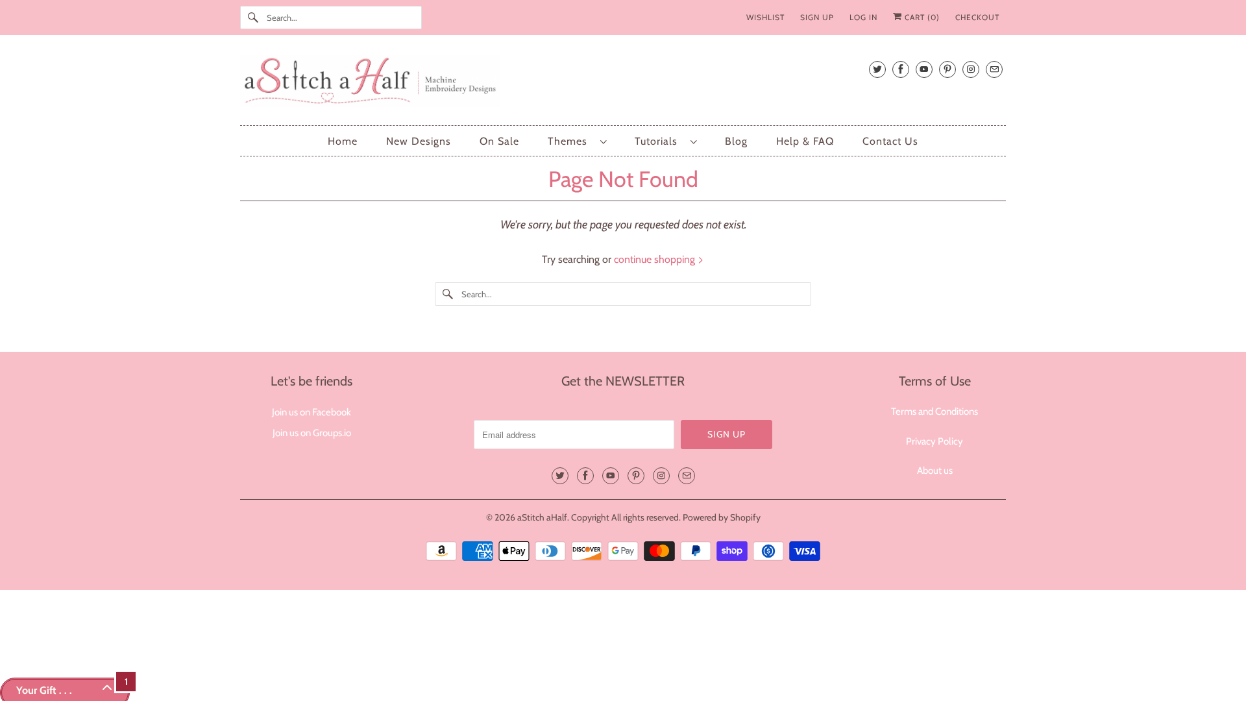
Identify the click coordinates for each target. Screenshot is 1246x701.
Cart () (921, 17)
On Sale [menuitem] (499, 141)
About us (935, 470)
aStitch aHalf (542, 517)
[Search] (253, 17)
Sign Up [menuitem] (817, 17)
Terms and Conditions (934, 411)
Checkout (977, 17)
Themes (571, 141)
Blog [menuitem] (736, 141)
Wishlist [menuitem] (765, 17)
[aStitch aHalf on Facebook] (900, 69)
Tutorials (659, 141)
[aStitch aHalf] (623, 83)
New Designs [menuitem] (418, 141)
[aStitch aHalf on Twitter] (877, 69)
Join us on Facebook (311, 412)
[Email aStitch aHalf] (994, 69)
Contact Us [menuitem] (890, 141)
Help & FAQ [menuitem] (805, 141)
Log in (863, 17)
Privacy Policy (934, 441)
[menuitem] (577, 141)
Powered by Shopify (722, 517)
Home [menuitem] (343, 141)
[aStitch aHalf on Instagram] (970, 69)
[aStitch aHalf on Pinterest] (947, 69)
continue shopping (656, 259)
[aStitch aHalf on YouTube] (924, 69)
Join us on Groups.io (312, 433)
